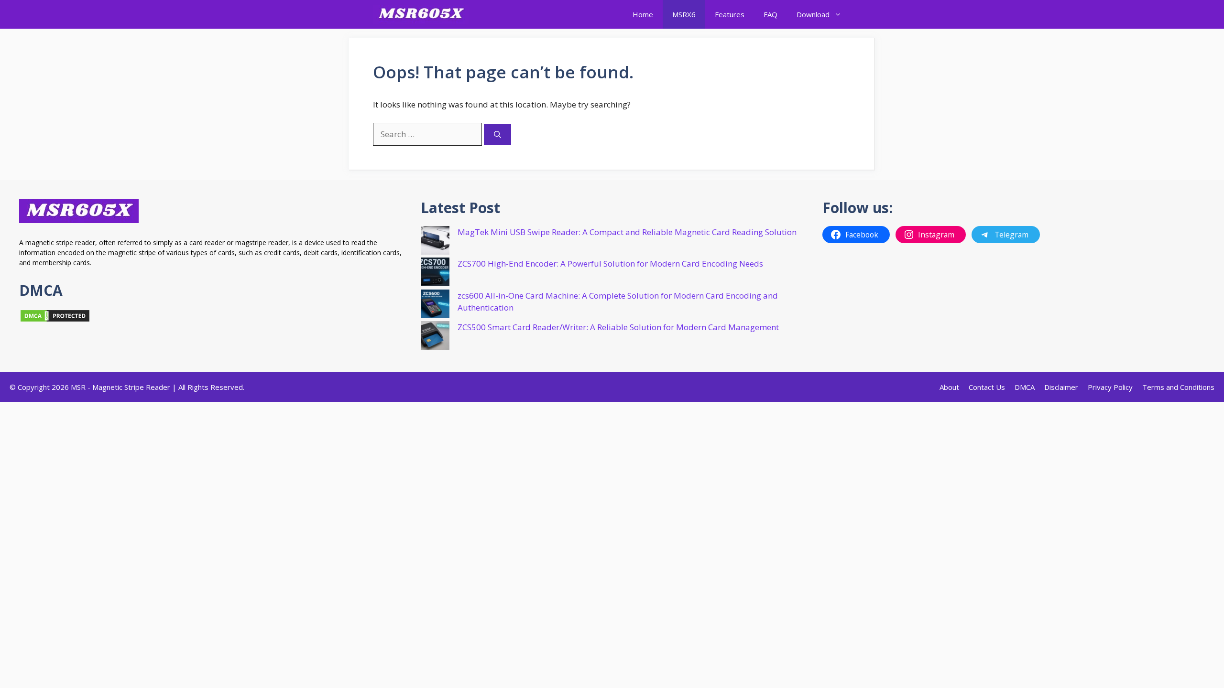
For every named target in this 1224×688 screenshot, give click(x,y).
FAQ (770, 14)
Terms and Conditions (1178, 387)
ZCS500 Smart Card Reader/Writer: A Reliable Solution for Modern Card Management (618, 327)
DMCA (1025, 387)
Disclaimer (1061, 387)
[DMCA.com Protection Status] (55, 319)
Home (643, 14)
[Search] (497, 134)
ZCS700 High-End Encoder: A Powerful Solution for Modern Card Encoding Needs (610, 263)
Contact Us (987, 387)
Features (729, 14)
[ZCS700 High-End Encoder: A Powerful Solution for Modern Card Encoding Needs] (435, 274)
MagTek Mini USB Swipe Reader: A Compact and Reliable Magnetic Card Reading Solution (627, 231)
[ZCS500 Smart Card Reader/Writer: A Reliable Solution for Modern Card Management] (435, 337)
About (949, 387)
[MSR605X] (421, 14)
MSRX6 (684, 14)
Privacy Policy (1110, 387)
